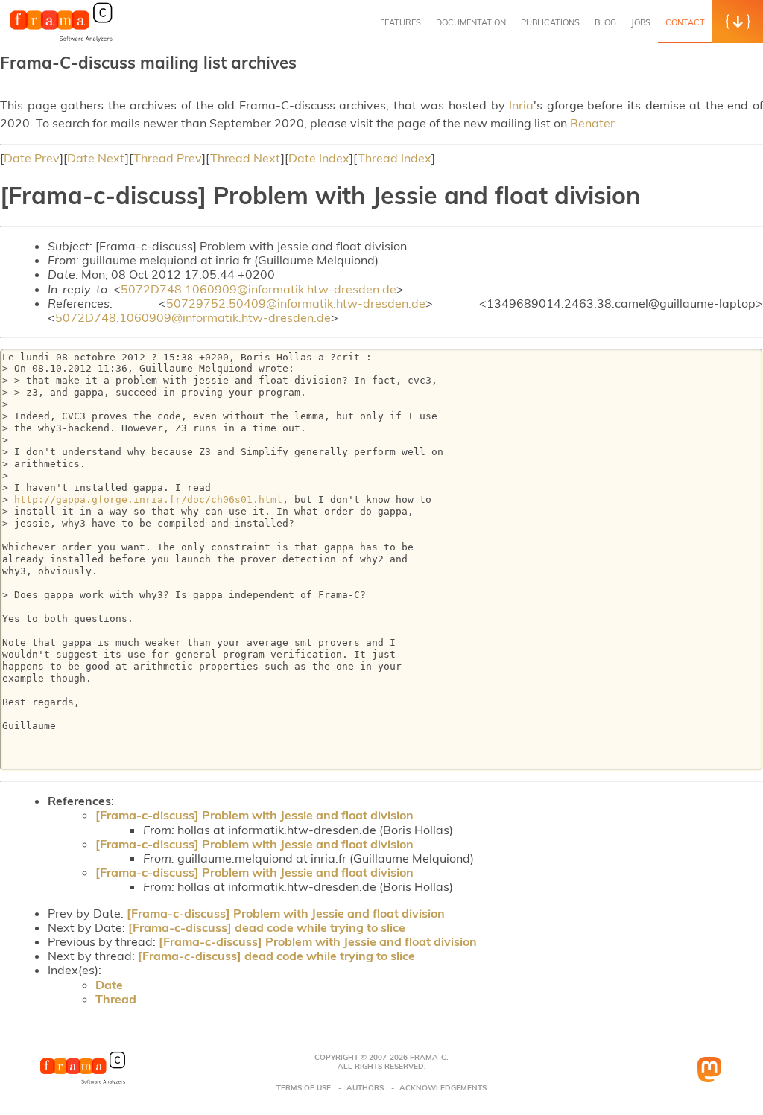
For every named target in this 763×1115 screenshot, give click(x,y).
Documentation (471, 22)
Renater (592, 122)
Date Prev (32, 157)
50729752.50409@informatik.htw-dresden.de (295, 303)
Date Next (96, 157)
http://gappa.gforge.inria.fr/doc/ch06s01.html (148, 499)
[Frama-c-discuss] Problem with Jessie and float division (254, 814)
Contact (685, 22)
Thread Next (245, 157)
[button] (737, 21)
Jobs (640, 22)
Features (400, 22)
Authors (365, 1088)
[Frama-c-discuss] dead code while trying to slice (266, 927)
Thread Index (394, 157)
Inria (521, 105)
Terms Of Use (303, 1088)
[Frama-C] (61, 40)
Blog (605, 22)
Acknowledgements (443, 1088)
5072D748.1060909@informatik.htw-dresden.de (258, 289)
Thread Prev (167, 157)
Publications (550, 22)
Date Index (318, 157)
